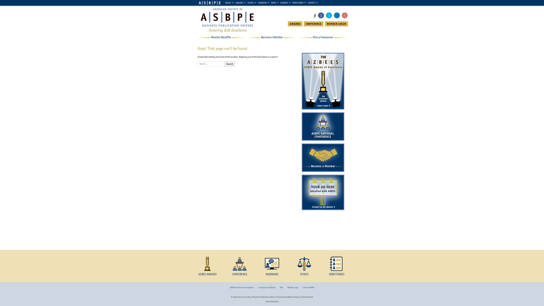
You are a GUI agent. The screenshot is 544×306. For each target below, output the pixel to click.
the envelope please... (323, 99)
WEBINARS (272, 274)
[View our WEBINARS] (272, 264)
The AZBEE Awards (323, 73)
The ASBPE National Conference (323, 126)
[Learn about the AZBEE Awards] (207, 264)
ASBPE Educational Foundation (242, 287)
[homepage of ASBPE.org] (210, 2)
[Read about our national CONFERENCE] (240, 264)
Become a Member (323, 166)
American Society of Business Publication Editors (256, 297)
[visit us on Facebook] (321, 15)
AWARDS (295, 24)
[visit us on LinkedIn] (337, 15)
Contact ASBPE (308, 287)
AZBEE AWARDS (207, 274)
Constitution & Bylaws (266, 287)
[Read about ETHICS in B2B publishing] (304, 264)
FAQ (281, 287)
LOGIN (336, 24)
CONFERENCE (314, 24)
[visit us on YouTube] (345, 15)
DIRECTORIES (336, 274)
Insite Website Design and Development (298, 297)
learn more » (323, 105)
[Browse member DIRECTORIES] (337, 264)
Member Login (292, 287)
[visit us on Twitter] (329, 15)
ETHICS (304, 274)
